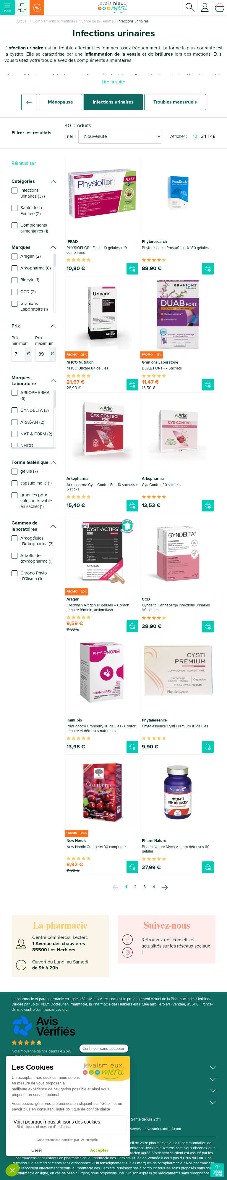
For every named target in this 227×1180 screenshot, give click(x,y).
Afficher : (178, 136)
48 (212, 136)
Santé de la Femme (97, 21)
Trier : (70, 136)
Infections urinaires (113, 102)
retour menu (217, 1173)
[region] (34, 211)
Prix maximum (44, 346)
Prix (16, 326)
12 (195, 136)
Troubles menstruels (175, 102)
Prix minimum (21, 346)
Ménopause (60, 102)
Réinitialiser (24, 163)
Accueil (22, 21)
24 (203, 136)
